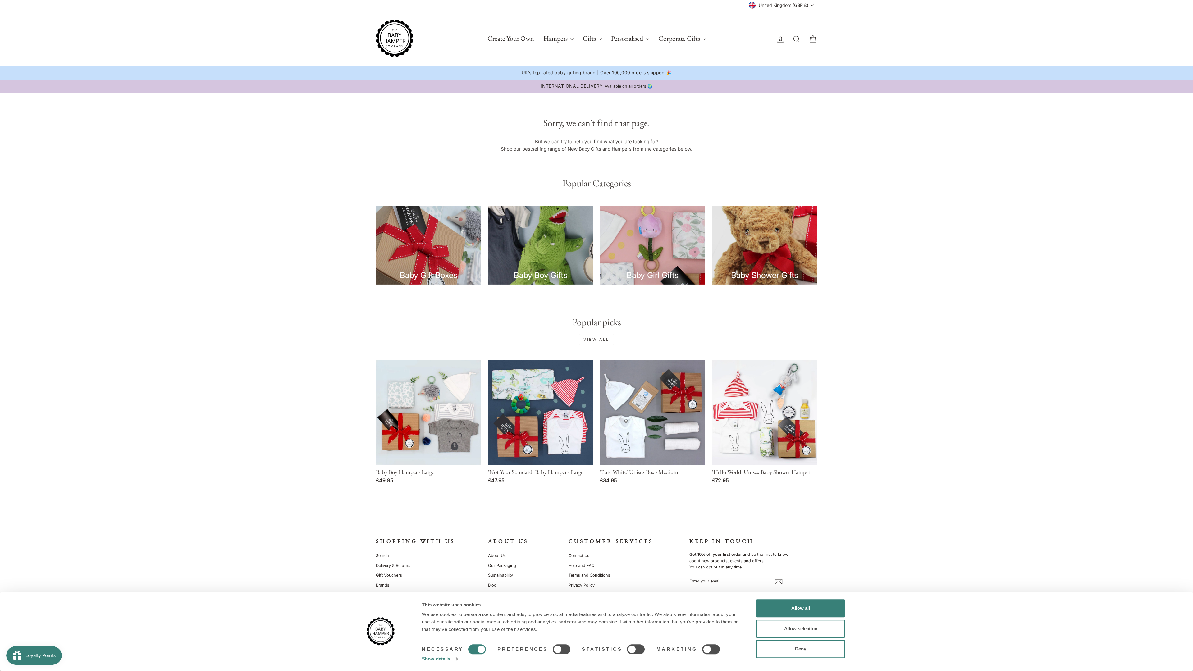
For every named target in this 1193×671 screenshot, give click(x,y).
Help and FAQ (582, 565)
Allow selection (800, 628)
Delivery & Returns (393, 565)
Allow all (800, 608)
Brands (382, 585)
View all (596, 339)
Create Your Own (510, 38)
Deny (800, 648)
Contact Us (579, 555)
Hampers (556, 38)
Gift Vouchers (389, 575)
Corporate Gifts (679, 38)
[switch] (561, 649)
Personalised (627, 38)
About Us (497, 555)
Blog (492, 585)
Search (382, 555)
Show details (436, 658)
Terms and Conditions (589, 575)
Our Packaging (502, 565)
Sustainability (500, 575)
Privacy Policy (582, 585)
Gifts (590, 38)
